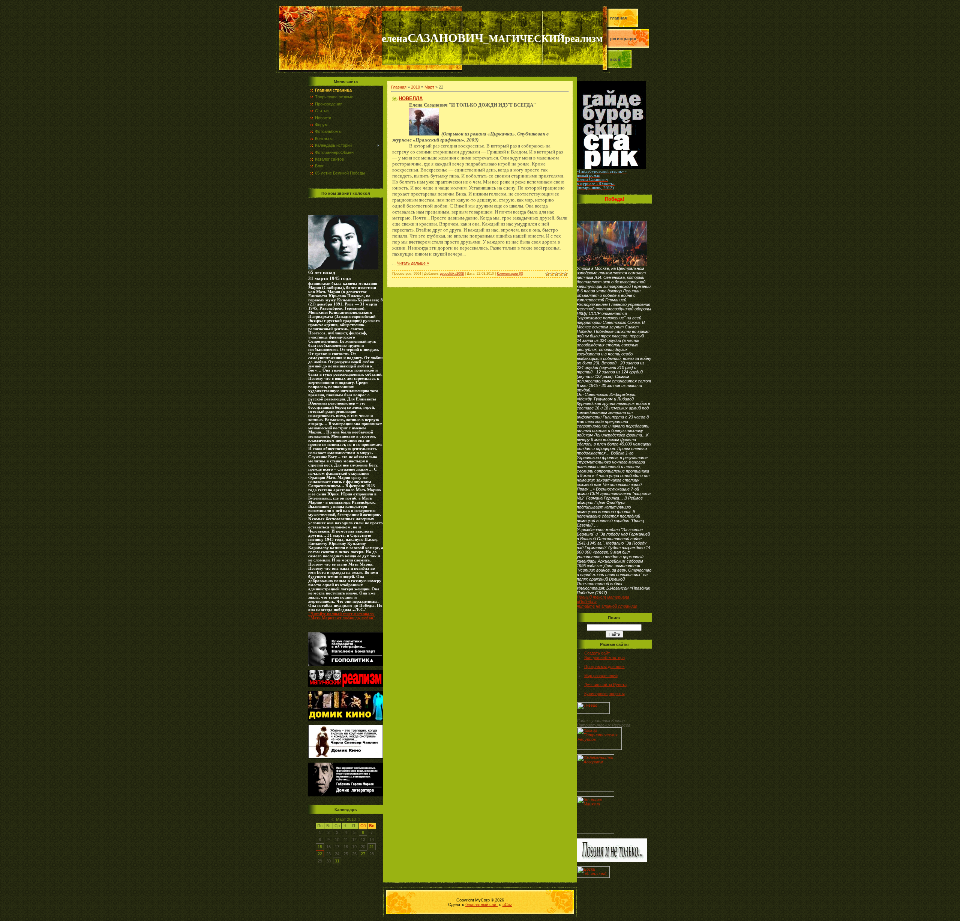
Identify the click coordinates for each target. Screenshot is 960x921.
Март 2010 (346, 819)
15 (320, 846)
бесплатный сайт (481, 904)
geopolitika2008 (452, 273)
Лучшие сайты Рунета (605, 684)
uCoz (507, 904)
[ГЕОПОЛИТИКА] (343, 268)
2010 (415, 87)
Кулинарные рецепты (604, 693)
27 (363, 854)
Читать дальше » (413, 263)
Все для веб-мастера (604, 657)
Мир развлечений (601, 675)
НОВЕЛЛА (411, 98)
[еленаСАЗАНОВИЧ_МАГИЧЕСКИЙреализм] (345, 686)
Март (429, 87)
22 (320, 854)
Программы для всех (604, 666)
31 (337, 861)
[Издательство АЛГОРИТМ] (595, 790)
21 (371, 846)
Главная (618, 18)
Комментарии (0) (510, 273)
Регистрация (623, 38)
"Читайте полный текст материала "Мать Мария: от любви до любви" (341, 616)
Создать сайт (597, 653)
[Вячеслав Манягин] (595, 832)
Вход (615, 59)
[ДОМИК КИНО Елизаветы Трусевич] (345, 719)
